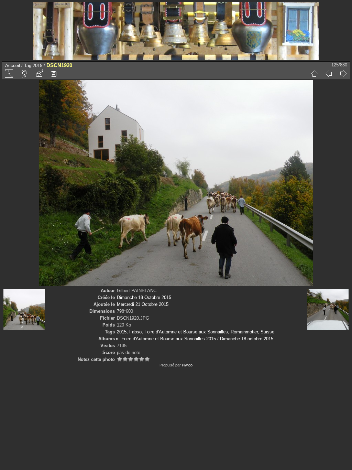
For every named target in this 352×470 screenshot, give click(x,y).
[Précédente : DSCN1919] (328, 73)
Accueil (12, 65)
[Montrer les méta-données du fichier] (39, 73)
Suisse (267, 331)
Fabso (135, 331)
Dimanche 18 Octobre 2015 (144, 297)
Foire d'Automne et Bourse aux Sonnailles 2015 (168, 338)
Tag (27, 65)
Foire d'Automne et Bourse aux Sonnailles (186, 331)
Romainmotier (244, 331)
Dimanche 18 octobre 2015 (246, 338)
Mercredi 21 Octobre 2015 (142, 304)
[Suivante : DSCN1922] (343, 73)
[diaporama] (25, 73)
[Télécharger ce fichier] (53, 73)
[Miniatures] (314, 73)
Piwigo (187, 365)
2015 (37, 65)
